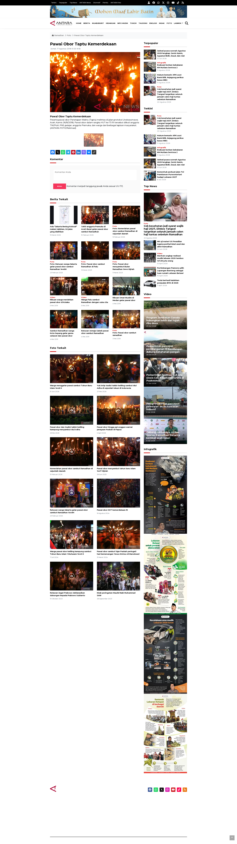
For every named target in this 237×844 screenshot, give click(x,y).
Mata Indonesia (127, 811)
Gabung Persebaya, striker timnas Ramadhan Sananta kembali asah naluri (163, 435)
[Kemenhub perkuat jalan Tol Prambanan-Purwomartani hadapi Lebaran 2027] (150, 175)
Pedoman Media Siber (166, 824)
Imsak (162, 23)
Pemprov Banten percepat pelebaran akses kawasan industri (163, 406)
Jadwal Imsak (91, 828)
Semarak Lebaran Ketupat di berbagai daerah (164, 766)
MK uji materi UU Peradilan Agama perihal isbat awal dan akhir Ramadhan (171, 244)
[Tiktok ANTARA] (178, 2)
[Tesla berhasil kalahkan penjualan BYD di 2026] (150, 284)
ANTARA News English (166, 798)
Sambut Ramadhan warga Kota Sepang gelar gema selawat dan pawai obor (62, 333)
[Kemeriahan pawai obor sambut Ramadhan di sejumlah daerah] (126, 215)
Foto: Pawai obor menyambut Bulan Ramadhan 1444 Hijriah (123, 266)
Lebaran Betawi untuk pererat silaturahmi (165, 607)
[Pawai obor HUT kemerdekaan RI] (118, 493)
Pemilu (105, 3)
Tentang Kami (162, 819)
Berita (86, 23)
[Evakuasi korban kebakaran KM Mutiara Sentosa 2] (150, 66)
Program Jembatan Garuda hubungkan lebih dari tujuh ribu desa (163, 320)
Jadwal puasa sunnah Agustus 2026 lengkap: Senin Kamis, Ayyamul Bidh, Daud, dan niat (171, 53)
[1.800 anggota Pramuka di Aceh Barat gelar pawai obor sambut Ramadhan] (95, 215)
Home (78, 23)
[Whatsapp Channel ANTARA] (158, 2)
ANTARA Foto (116, 3)
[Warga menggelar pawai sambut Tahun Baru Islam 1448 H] (71, 368)
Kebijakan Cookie (164, 815)
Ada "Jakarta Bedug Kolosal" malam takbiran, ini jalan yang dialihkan (63, 229)
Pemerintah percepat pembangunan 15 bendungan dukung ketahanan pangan (164, 349)
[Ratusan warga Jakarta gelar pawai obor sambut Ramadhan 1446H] (64, 250)
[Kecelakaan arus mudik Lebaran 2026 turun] (165, 654)
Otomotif (96, 3)
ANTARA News (85, 3)
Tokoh (133, 23)
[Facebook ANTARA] (153, 2)
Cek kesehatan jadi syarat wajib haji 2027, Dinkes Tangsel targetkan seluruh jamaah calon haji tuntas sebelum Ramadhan (169, 94)
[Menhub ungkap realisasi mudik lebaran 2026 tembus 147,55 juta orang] (150, 257)
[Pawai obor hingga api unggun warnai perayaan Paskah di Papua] (118, 410)
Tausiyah (143, 23)
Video (52, 297)
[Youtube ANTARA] (173, 2)
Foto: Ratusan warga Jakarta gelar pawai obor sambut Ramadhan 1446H (63, 266)
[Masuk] (149, 2)
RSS (157, 828)
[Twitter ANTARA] (163, 2)
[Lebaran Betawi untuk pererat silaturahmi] (165, 574)
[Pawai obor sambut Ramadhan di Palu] (95, 250)
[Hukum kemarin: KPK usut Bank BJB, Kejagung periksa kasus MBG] (150, 78)
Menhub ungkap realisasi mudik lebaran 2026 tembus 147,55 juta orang (170, 258)
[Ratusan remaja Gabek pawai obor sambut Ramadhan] (95, 319)
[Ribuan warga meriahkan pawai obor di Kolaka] (64, 286)
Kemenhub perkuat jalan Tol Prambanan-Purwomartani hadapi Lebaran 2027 (170, 174)
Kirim (59, 186)
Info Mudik (122, 23)
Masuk (159, 802)
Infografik (161, 63)
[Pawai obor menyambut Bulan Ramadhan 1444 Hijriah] (126, 250)
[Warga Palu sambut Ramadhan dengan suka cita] (95, 286)
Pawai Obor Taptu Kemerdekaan (88, 35)
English (153, 23)
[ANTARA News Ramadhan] (63, 788)
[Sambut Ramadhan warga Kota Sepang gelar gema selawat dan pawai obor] (64, 319)
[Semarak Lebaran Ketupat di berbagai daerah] (165, 733)
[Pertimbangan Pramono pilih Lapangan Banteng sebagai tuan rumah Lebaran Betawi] (150, 271)
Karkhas (124, 798)
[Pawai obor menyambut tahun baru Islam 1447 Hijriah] (118, 451)
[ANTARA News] (61, 23)
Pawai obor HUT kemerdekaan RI (112, 510)
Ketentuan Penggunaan (167, 807)
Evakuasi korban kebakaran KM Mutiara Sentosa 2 (163, 527)
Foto (169, 23)
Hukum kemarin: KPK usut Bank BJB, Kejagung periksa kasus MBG (170, 77)
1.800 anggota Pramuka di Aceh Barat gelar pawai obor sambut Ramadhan (94, 229)
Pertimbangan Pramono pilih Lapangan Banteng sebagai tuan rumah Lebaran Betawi (170, 270)
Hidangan (110, 23)
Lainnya (177, 23)
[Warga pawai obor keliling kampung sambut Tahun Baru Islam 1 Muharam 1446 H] (71, 534)
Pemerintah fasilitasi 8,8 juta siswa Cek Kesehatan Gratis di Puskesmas (165, 377)
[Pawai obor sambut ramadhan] (126, 319)
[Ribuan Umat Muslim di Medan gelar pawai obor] (126, 286)
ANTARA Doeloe (128, 815)
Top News (73, 3)
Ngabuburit (98, 23)
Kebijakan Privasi (163, 811)
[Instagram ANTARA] (168, 2)
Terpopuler (63, 3)
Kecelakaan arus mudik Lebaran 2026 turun (160, 686)
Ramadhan (59, 35)
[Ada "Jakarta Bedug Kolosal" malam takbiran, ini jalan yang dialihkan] (64, 215)
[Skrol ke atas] (232, 837)
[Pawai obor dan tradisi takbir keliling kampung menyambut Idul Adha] (71, 410)
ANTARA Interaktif (129, 807)
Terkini (53, 3)
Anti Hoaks (125, 802)
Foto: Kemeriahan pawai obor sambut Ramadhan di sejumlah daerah (125, 231)
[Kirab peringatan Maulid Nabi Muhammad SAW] (118, 576)
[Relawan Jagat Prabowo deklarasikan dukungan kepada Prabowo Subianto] (71, 576)
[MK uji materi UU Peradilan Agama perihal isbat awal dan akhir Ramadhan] (150, 245)
